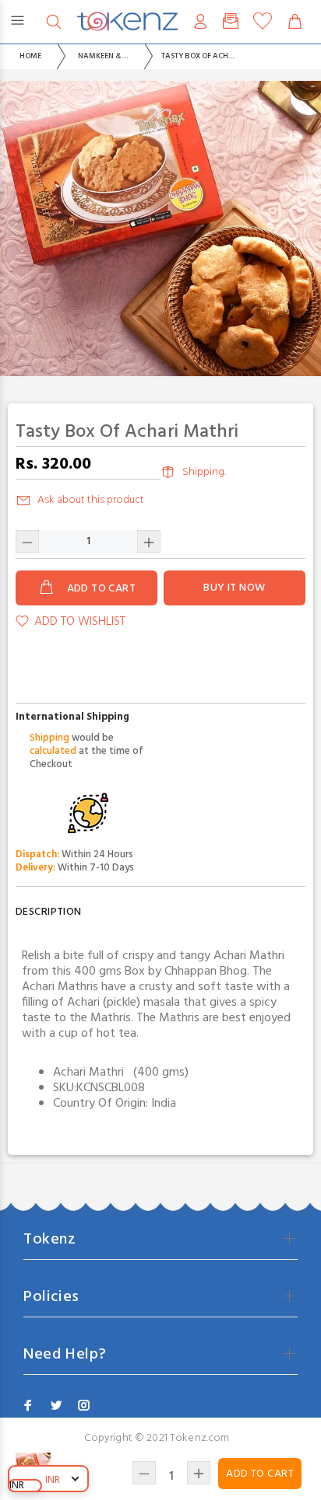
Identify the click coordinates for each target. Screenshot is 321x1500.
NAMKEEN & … (103, 56)
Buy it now (234, 588)
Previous (15, 228)
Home (30, 56)
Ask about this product (90, 500)
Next (306, 228)
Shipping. (204, 472)
